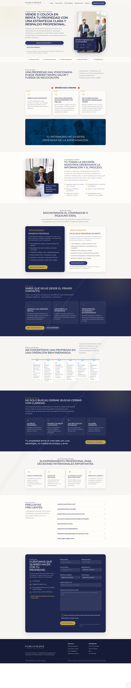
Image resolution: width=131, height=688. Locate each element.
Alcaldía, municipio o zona (66, 582)
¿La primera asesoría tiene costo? (66, 504)
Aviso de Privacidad (89, 615)
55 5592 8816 (92, 653)
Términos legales (93, 648)
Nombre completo (64, 559)
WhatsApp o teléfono (86, 559)
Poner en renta (58, 3)
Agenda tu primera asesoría (34, 327)
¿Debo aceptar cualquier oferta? (66, 538)
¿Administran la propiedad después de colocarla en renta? (72, 533)
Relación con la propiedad (66, 574)
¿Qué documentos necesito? (65, 523)
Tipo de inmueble (85, 574)
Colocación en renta (73, 648)
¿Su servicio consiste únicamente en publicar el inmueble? (73, 519)
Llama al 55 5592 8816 (52, 327)
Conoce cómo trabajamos (33, 47)
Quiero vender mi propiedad (37, 267)
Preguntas (87, 3)
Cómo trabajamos (68, 3)
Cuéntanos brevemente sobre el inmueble (69, 589)
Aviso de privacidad (94, 646)
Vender (51, 3)
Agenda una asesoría (98, 3)
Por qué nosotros (79, 3)
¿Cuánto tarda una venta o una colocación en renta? (71, 514)
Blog (90, 651)
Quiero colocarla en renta (77, 263)
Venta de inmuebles (73, 646)
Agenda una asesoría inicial (44, 42)
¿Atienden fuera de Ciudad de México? (67, 528)
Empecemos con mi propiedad (94, 442)
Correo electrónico (64, 567)
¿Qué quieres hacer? (85, 567)
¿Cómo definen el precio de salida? (66, 509)
